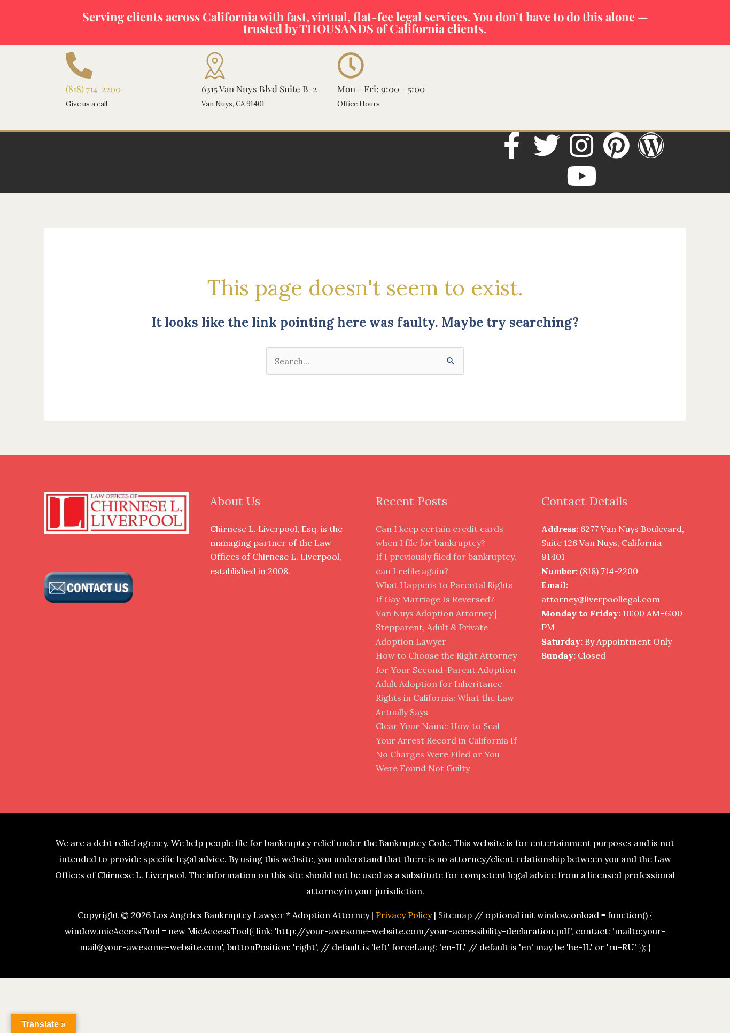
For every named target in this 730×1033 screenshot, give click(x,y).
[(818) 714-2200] (79, 65)
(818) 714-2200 (93, 89)
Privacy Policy (404, 915)
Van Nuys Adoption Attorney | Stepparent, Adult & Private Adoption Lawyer (436, 627)
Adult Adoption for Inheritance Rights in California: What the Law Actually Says (445, 697)
